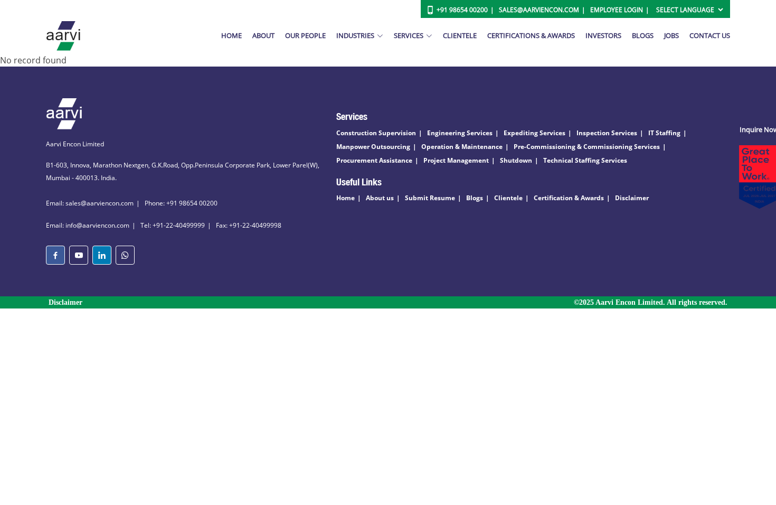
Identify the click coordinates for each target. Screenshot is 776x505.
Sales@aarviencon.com (539, 9)
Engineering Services (460, 132)
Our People (305, 35)
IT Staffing (664, 132)
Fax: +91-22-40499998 (248, 225)
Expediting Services (534, 132)
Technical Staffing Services (585, 160)
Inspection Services (606, 132)
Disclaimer (632, 197)
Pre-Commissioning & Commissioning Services (587, 146)
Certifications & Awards (531, 35)
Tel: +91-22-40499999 (172, 225)
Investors (603, 35)
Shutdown (516, 160)
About (263, 35)
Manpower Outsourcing (373, 146)
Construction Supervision (376, 132)
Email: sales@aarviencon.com (90, 203)
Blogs (643, 35)
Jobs (671, 35)
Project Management (456, 160)
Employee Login (616, 9)
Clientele (460, 35)
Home (231, 35)
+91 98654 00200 (462, 9)
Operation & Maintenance (462, 146)
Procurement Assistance (374, 160)
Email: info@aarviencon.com (87, 225)
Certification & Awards (569, 197)
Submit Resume (430, 197)
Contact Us (709, 35)
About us (380, 197)
